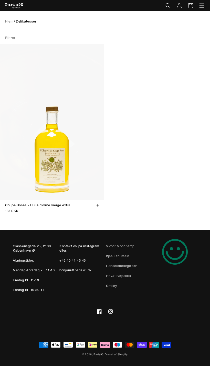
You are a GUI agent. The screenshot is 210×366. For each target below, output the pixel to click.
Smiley (111, 286)
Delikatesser (26, 21)
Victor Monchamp (120, 246)
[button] (168, 5)
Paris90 (98, 354)
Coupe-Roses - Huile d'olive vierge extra (37, 205)
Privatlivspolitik (118, 276)
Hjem (9, 21)
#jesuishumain (117, 256)
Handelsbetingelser (121, 266)
